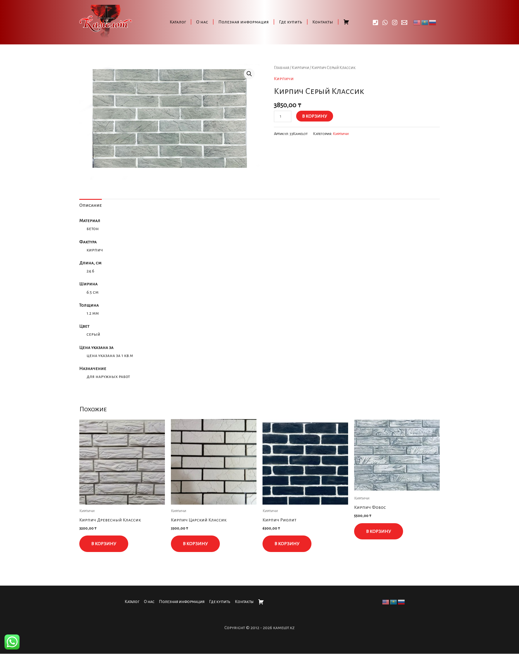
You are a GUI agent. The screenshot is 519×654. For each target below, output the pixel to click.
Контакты (322, 22)
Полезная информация (243, 22)
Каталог (178, 22)
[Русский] (433, 22)
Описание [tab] (90, 205)
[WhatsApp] (385, 23)
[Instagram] (395, 23)
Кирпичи (300, 67)
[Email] (404, 23)
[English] (417, 22)
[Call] (375, 23)
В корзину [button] (103, 543)
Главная (281, 67)
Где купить (290, 22)
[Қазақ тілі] (425, 22)
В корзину (314, 116)
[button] (249, 73)
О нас (202, 22)
